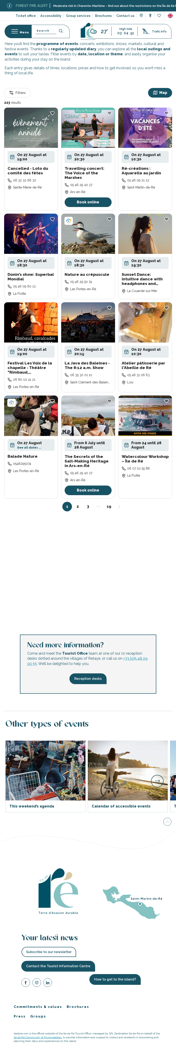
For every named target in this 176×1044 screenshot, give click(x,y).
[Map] (141, 16)
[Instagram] (36, 983)
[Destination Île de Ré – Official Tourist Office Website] (88, 31)
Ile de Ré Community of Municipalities (38, 1037)
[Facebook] (25, 983)
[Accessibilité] (150, 15)
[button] (170, 15)
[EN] (170, 15)
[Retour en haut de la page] (167, 821)
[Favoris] (159, 16)
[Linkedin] (47, 983)
